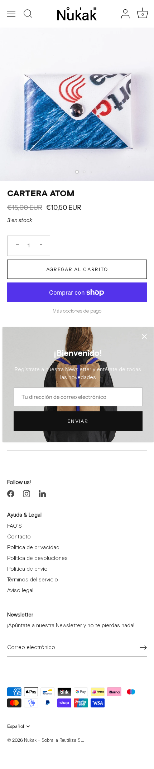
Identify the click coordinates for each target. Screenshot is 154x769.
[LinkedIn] (42, 493)
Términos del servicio (32, 579)
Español (15, 726)
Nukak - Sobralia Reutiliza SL (53, 740)
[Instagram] (26, 493)
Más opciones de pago (77, 311)
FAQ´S (14, 526)
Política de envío (27, 569)
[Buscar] (28, 15)
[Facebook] (10, 493)
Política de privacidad (33, 547)
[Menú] (11, 14)
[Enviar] (143, 647)
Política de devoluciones (37, 558)
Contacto (19, 537)
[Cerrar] (144, 336)
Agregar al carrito (77, 269)
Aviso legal (20, 590)
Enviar (77, 421)
